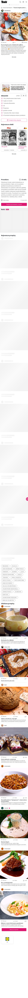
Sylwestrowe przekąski (10, 597)
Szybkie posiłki (7, 591)
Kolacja (14, 566)
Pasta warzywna (19, 580)
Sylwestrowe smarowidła (10, 588)
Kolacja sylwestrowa (9, 586)
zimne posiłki (20, 568)
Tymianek (5, 577)
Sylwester (18, 591)
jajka (22, 571)
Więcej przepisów (14, 929)
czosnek (14, 571)
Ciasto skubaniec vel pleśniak (8, 759)
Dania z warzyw (16, 577)
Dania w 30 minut (7, 583)
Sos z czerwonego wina (7, 882)
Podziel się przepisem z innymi (14, 204)
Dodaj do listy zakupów (15, 120)
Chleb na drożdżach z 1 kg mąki (9, 718)
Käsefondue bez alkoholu (7, 640)
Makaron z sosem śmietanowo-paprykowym (12, 923)
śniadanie (5, 566)
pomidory (5, 571)
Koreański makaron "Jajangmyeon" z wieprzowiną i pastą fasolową (14, 800)
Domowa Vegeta (5, 842)
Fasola (20, 574)
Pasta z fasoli (7, 580)
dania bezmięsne (7, 568)
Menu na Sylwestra (8, 600)
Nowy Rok (5, 594)
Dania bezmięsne (7, 7)
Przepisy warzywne (8, 574)
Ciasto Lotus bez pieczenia (7, 680)
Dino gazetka (4, 146)
